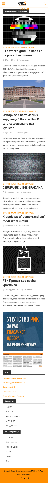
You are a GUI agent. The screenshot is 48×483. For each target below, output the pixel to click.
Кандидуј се (11, 425)
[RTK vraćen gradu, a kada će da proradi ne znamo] (24, 30)
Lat (27, 8)
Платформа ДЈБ (9, 387)
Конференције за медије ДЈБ (14, 378)
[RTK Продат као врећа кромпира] (24, 259)
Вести (8, 451)
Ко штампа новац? (10, 391)
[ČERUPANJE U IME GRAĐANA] (24, 166)
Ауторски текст (9, 47)
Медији (20, 47)
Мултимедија (12, 447)
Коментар (25, 226)
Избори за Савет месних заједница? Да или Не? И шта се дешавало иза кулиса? (21, 121)
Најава (9, 407)
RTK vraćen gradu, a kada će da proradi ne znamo (22, 53)
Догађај (9, 412)
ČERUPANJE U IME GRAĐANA (23, 187)
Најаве (9, 456)
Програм (9, 437)
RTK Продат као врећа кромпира (19, 282)
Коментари (27, 192)
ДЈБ (7, 461)
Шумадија (29, 47)
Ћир (21, 8)
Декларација (11, 442)
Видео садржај (13, 416)
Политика (21, 111)
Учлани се (10, 421)
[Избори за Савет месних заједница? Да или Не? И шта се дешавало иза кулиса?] (24, 94)
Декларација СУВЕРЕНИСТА (14, 383)
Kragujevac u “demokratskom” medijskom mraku (24, 218)
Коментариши (24, 60)
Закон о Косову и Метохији (13, 396)
